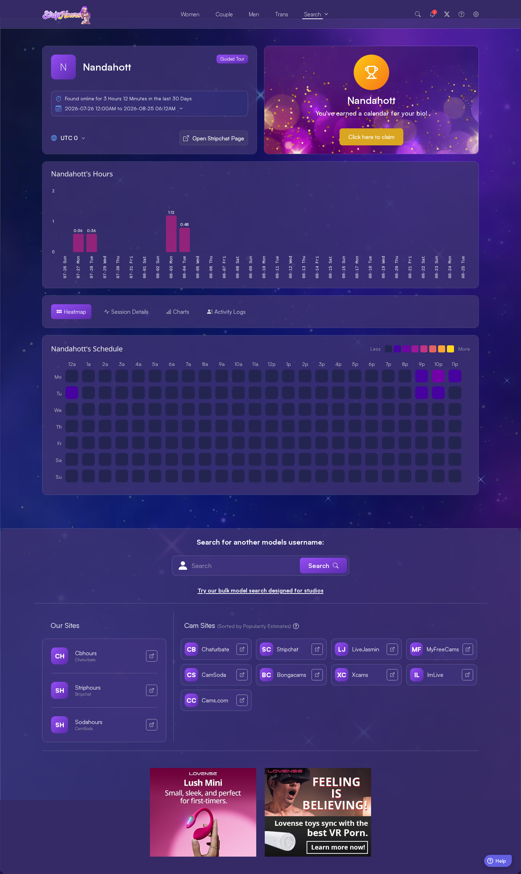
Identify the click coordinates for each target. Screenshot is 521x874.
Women (190, 14)
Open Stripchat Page (218, 138)
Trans (281, 14)
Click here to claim (371, 136)
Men (254, 14)
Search (312, 14)
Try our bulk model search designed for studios (261, 590)
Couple (224, 14)
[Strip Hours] (66, 14)
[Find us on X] (447, 14)
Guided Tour (232, 59)
